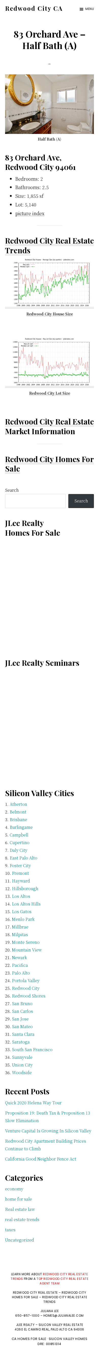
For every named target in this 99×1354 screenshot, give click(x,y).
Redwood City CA (34, 8)
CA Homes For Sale (29, 1338)
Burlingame (21, 827)
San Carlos (22, 1011)
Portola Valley (26, 980)
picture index (29, 213)
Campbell (19, 835)
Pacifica (20, 965)
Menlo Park (23, 919)
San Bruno (22, 1003)
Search (12, 490)
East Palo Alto (23, 858)
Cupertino (19, 842)
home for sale (18, 1199)
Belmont (18, 812)
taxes (10, 1230)
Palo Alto (21, 973)
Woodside (22, 1072)
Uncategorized (19, 1240)
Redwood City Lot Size (49, 393)
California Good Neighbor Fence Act (40, 1159)
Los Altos (21, 896)
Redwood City (26, 988)
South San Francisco (32, 1049)
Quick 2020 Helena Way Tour (33, 1103)
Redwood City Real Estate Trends (49, 245)
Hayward (21, 881)
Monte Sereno (26, 942)
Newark (19, 957)
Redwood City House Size (49, 313)
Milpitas (20, 934)
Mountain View (27, 950)
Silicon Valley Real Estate (61, 1325)
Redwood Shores (28, 996)
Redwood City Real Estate (49, 421)
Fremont (20, 873)
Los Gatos (21, 911)
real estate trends (22, 1219)
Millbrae (20, 927)
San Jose (20, 1019)
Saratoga (21, 1042)
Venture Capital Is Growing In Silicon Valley (48, 1131)
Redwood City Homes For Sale (49, 464)
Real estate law (20, 1209)
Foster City (20, 865)
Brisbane (18, 819)
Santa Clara (23, 1034)
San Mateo (22, 1026)
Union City (22, 1065)
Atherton (18, 804)
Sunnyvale (22, 1057)
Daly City (18, 850)
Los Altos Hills (26, 904)
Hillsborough (25, 888)
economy (14, 1189)
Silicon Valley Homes (68, 1338)
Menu (89, 9)
